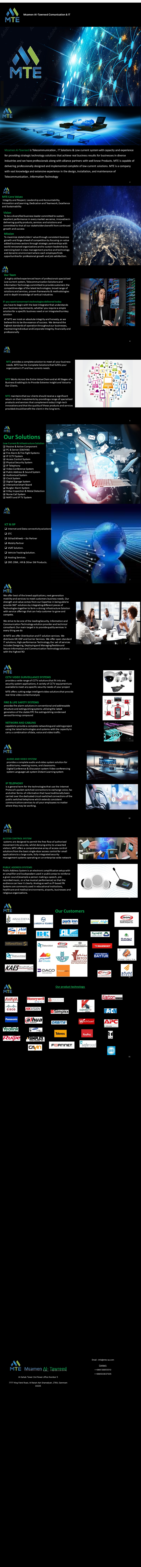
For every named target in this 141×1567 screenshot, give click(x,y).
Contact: (103, 1365)
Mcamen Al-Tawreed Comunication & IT (46, 14)
